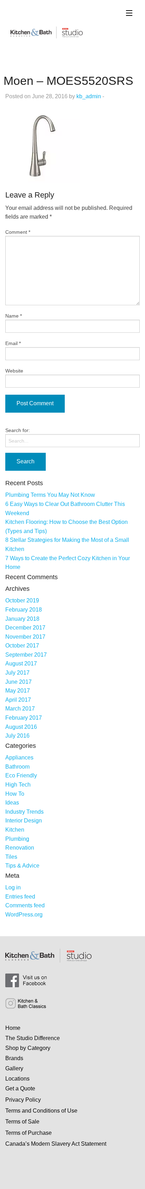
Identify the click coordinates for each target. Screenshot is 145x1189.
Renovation (19, 848)
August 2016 (21, 727)
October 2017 (22, 646)
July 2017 (17, 673)
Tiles (11, 857)
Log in (13, 887)
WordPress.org (24, 915)
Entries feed (20, 897)
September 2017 (26, 655)
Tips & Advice (22, 866)
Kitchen (14, 830)
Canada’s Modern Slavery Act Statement (55, 1144)
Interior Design (23, 821)
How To (14, 794)
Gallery (14, 1068)
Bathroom (17, 767)
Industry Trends (24, 812)
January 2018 (22, 619)
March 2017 (20, 709)
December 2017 (25, 628)
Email (13, 343)
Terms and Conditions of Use (41, 1111)
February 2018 (23, 610)
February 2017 (23, 718)
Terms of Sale (22, 1122)
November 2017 (25, 637)
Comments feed (25, 905)
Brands (14, 1058)
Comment (17, 232)
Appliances (19, 758)
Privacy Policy (23, 1100)
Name (13, 316)
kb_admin (88, 96)
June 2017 (18, 682)
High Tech (18, 785)
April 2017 (18, 700)
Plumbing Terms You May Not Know (50, 495)
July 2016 (17, 736)
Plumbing (17, 839)
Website (14, 371)
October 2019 (22, 600)
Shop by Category (27, 1048)
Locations (17, 1079)
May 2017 (17, 691)
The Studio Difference (32, 1038)
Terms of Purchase (28, 1133)
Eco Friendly (21, 775)
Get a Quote (20, 1088)
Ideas (12, 803)
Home (12, 1028)
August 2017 (21, 664)
